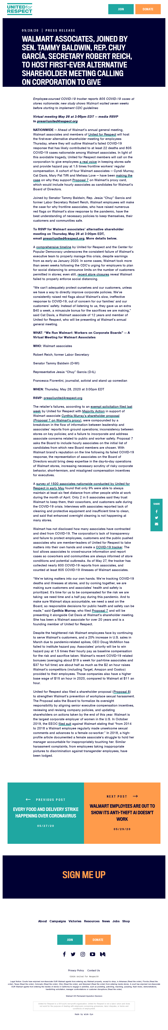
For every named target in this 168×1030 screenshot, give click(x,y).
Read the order (134, 981)
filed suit (65, 724)
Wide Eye (88, 1014)
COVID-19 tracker (109, 547)
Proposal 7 (80, 180)
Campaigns (98, 20)
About (86, 20)
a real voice (88, 162)
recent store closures (93, 274)
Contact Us (93, 970)
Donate (148, 9)
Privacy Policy (76, 970)
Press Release (61, 30)
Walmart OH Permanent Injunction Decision (84, 996)
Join (121, 9)
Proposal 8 (122, 692)
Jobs (144, 20)
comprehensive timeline (53, 247)
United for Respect (102, 134)
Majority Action (93, 411)
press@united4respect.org (57, 121)
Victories (111, 20)
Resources (124, 20)
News (136, 20)
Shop (152, 20)
